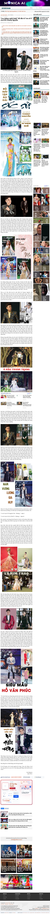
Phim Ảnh (28, 897)
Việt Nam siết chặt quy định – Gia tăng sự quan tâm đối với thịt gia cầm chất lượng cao (16, 29)
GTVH (28, 912)
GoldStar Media (7, 912)
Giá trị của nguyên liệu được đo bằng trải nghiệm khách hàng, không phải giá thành (44, 82)
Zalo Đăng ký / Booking (17, 777)
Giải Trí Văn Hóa (25, 912)
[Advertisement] (23, 833)
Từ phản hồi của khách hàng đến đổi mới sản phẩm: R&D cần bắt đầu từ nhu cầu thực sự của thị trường (40, 26)
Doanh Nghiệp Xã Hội (37, 912)
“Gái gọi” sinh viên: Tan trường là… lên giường (44, 56)
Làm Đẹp (4, 898)
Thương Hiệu (17, 898)
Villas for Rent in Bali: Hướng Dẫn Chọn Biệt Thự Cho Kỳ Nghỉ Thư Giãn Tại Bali (16, 26)
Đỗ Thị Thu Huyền (13, 785)
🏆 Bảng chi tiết (24, 782)
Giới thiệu (2, 904)
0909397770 (37, 908)
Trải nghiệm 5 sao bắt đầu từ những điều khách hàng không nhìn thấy (44, 19)
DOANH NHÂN (17, 893)
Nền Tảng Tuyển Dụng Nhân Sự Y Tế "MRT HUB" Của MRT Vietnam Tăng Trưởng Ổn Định (41, 69)
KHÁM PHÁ (41, 893)
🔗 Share (16, 796)
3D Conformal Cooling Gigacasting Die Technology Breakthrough (44, 62)
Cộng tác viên (11, 904)
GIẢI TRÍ (28, 893)
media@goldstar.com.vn (16, 839)
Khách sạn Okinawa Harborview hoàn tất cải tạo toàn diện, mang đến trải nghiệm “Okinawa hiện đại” (41, 76)
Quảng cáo (6, 904)
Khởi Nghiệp (17, 895)
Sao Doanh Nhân (32, 912)
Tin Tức (4, 895)
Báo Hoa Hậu (47, 912)
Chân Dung (16, 897)
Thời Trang (28, 895)
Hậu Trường (5, 897)
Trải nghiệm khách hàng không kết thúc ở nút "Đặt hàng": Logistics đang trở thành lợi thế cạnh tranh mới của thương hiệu (41, 33)
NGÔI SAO (5, 893)
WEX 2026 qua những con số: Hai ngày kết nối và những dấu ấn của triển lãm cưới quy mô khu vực (41, 50)
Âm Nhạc (28, 898)
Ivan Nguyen (14, 912)
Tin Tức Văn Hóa (43, 912)
